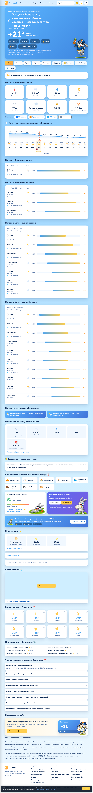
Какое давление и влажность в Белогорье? (22, 685)
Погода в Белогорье (34, 11)
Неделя (36, 63)
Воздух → (10, 509)
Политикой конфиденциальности (45, 790)
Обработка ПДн (76, 772)
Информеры (35, 780)
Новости (43, 3)
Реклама (54, 780)
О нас (53, 769)
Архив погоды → (13, 556)
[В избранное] (9, 20)
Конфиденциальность (79, 769)
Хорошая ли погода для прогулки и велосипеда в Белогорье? (29, 709)
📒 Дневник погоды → (16, 510)
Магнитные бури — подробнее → (19, 452)
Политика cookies (77, 777)
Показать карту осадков (46, 586)
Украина (24, 11)
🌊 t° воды (10, 68)
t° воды (51, 3)
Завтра (18, 63)
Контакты (54, 777)
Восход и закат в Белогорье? (17, 680)
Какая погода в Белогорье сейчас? (19, 665)
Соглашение (75, 774)
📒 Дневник (68, 63)
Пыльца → (18, 509)
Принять (86, 788)
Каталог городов (37, 769)
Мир (29, 3)
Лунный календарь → (14, 548)
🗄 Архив (57, 63)
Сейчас (9, 63)
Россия (22, 3)
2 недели (46, 63)
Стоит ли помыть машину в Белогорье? (20, 703)
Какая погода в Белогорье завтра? (19, 674)
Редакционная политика (60, 774)
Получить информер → (17, 731)
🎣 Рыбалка (81, 63)
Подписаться (67, 502)
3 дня (27, 63)
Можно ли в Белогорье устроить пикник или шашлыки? (27, 697)
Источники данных (77, 780)
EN (86, 3)
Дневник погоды (37, 783)
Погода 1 (11, 3)
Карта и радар (36, 774)
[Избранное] (77, 3)
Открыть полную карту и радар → (18, 601)
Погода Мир (17, 11)
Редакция (54, 772)
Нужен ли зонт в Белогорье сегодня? (20, 691)
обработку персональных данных (57, 507)
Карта (35, 3)
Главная (10, 11)
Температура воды (38, 772)
